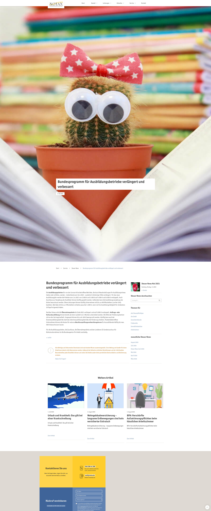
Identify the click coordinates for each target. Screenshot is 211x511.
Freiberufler (134, 323)
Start (83, 3)
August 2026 (134, 342)
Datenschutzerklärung (81, 507)
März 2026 (134, 359)
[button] (94, 3)
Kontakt (143, 3)
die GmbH (134, 316)
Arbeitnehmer (135, 330)
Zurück (145, 290)
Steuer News (75, 268)
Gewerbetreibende (136, 320)
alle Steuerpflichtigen (137, 313)
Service (65, 268)
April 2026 (134, 355)
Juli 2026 (133, 345)
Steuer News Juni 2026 (137, 349)
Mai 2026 (133, 352)
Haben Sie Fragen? (60, 359)
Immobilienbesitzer (136, 326)
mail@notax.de (83, 506)
